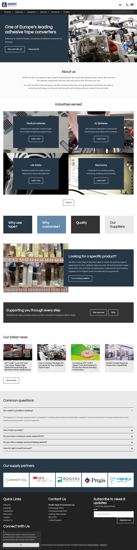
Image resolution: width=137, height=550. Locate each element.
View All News (11, 380)
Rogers (68, 480)
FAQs (113, 312)
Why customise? (51, 224)
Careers (23, 517)
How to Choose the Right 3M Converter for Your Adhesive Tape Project (51, 358)
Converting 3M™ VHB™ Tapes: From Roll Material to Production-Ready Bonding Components (85, 358)
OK (21, 545)
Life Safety (35, 174)
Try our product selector (80, 278)
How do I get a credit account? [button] (68, 448)
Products (7, 12)
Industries (19, 12)
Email (96, 509)
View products (33, 49)
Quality (85, 224)
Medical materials (35, 132)
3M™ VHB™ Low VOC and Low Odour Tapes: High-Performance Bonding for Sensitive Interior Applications (17, 358)
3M (42, 480)
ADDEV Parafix (9, 5)
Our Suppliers (119, 224)
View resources (98, 312)
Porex (121, 480)
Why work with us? (15, 49)
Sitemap (103, 545)
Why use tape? (17, 224)
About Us (43, 12)
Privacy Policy (93, 545)
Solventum (16, 480)
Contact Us (23, 520)
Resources (55, 12)
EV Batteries (101, 132)
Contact (67, 12)
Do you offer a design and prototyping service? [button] (68, 442)
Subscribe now (125, 520)
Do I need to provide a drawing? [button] (68, 410)
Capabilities (31, 12)
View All (68, 203)
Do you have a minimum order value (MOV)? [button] (68, 436)
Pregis (95, 480)
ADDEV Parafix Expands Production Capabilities (119, 358)
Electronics (101, 174)
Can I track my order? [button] (68, 430)
